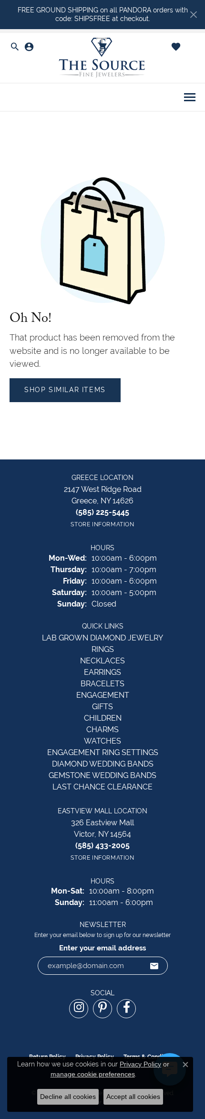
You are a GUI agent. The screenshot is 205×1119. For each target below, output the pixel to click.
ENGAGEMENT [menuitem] (102, 695)
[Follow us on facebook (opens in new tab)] (126, 1008)
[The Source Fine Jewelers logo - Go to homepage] (102, 58)
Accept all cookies (133, 1096)
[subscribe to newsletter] (154, 965)
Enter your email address (102, 948)
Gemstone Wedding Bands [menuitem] (102, 775)
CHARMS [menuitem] (102, 729)
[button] (15, 47)
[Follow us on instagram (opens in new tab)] (78, 1008)
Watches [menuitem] (102, 741)
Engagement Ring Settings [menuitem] (102, 752)
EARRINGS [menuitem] (102, 672)
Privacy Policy (140, 1064)
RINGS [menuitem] (103, 649)
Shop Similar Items (65, 390)
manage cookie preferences (93, 1074)
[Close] (193, 15)
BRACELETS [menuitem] (102, 683)
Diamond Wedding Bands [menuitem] (103, 763)
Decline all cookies (68, 1096)
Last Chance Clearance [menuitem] (102, 786)
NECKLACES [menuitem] (102, 660)
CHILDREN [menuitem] (103, 718)
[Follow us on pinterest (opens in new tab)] (102, 1008)
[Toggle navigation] (189, 97)
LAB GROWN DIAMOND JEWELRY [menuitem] (102, 637)
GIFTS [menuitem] (102, 706)
